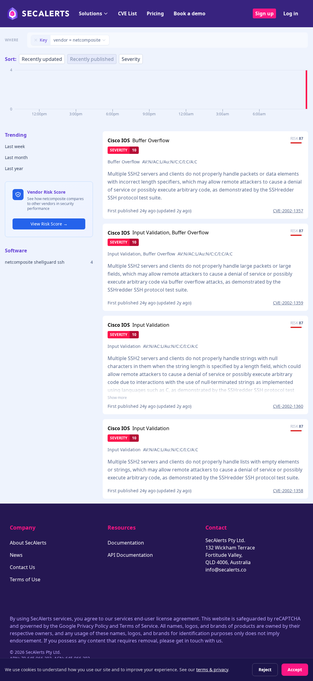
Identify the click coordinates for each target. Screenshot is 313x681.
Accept (295, 669)
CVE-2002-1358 (288, 490)
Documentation (126, 542)
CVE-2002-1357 (288, 211)
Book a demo (189, 13)
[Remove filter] (36, 40)
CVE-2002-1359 (288, 303)
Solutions (90, 13)
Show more (117, 397)
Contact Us (22, 567)
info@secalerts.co (225, 569)
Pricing (155, 13)
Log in (290, 13)
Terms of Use (25, 579)
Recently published (92, 59)
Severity (131, 59)
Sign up (264, 13)
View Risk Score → (49, 224)
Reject (265, 669)
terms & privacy (212, 669)
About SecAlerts (28, 542)
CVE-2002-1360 (288, 406)
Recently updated (42, 59)
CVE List (127, 13)
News (16, 555)
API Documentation (130, 555)
